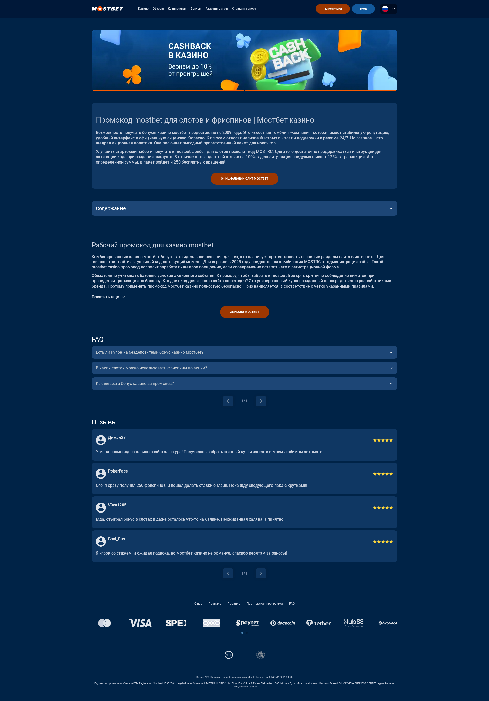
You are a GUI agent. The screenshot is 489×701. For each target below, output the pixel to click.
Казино (143, 8)
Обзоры (158, 8)
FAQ (292, 603)
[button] (242, 633)
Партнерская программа (265, 603)
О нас (198, 603)
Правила (214, 603)
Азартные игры (217, 8)
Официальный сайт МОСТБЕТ (244, 178)
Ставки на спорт (244, 8)
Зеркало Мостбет (244, 312)
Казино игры (177, 8)
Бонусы (196, 8)
